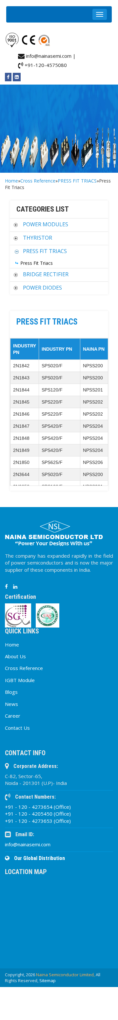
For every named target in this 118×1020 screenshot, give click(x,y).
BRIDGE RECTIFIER (46, 274)
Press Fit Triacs (36, 263)
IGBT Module (20, 680)
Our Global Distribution (39, 858)
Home (11, 181)
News (11, 704)
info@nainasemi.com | (50, 56)
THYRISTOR (37, 237)
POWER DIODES (42, 287)
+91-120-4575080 (45, 65)
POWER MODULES (45, 224)
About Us (15, 656)
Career (12, 715)
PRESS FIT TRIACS (77, 181)
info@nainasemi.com (27, 844)
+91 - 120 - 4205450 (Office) (38, 813)
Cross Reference (37, 181)
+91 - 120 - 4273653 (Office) (38, 821)
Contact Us (17, 728)
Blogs (11, 692)
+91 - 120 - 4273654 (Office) (38, 807)
